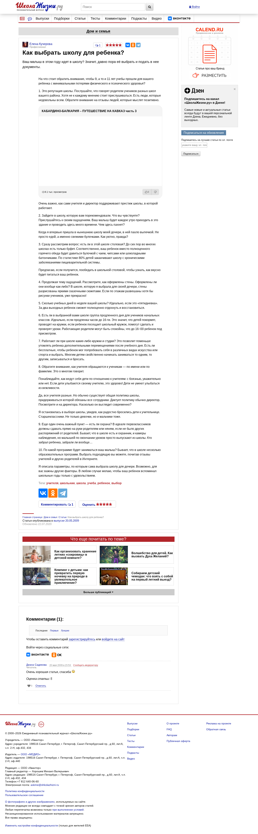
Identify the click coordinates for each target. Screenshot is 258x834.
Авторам (172, 735)
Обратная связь (216, 729)
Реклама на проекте (218, 723)
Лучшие (65, 630)
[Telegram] (138, 45)
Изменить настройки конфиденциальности (31, 825)
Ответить (41, 685)
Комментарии (115, 18)
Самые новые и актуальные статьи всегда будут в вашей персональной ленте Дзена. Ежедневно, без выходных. (208, 115)
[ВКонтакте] (127, 45)
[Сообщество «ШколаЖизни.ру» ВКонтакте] (179, 18)
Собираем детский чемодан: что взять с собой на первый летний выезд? (152, 576)
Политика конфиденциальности (24, 791)
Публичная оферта (178, 741)
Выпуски (42, 18)
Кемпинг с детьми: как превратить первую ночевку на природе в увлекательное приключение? (71, 576)
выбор (116, 483)
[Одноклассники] (133, 45)
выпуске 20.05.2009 (66, 520)
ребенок (103, 483)
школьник (67, 483)
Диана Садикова (36, 664)
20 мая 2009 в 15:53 (60, 665)
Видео (157, 18)
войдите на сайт (113, 639)
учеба (91, 483)
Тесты (95, 18)
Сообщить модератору (85, 665)
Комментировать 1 (57, 504)
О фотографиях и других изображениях (30, 801)
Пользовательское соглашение (24, 795)
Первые (54, 630)
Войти (195, 6)
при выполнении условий (68, 809)
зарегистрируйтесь (82, 639)
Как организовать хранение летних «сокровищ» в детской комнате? (75, 554)
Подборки (62, 18)
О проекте (173, 723)
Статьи (80, 18)
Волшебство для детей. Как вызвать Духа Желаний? (152, 554)
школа (81, 483)
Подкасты (139, 18)
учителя (52, 483)
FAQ (169, 729)
